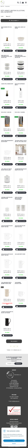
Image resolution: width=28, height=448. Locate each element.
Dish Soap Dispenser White (20, 84)
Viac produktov (14, 341)
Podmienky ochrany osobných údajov (14, 423)
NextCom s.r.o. (17, 446)
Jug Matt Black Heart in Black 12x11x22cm (7, 312)
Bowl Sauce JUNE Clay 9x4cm (20, 28)
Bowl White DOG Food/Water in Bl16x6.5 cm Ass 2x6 (20, 56)
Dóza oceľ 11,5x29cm (20, 112)
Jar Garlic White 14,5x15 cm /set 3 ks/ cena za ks (20, 141)
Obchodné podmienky (14, 421)
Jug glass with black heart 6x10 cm (20, 226)
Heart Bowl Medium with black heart (7, 141)
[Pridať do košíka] (7, 51)
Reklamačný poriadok (14, 424)
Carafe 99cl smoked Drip (7, 83)
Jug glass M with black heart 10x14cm (7, 226)
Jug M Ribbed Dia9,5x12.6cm (18, 283)
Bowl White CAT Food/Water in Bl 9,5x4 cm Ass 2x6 (6, 56)
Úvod (3, 6)
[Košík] (23, 2)
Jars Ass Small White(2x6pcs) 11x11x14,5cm (18, 198)
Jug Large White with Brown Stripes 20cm (6, 283)
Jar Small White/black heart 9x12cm (6, 198)
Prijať (14, 440)
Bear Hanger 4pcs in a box (6, 28)
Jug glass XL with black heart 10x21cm (7, 255)
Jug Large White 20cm (20, 254)
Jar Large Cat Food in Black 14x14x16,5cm (6, 169)
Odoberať (18, 363)
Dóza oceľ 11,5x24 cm (6, 112)
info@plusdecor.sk (15, 401)
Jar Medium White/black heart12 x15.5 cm (21, 169)
